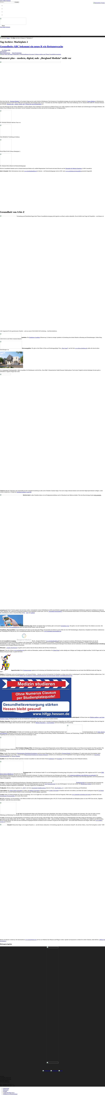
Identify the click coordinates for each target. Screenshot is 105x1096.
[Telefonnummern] (5, 11)
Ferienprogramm (27, 670)
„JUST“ (24, 788)
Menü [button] (3, 25)
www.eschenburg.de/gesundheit (73, 171)
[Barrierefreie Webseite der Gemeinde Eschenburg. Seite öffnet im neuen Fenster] (99, 3)
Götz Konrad (3, 51)
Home (8, 38)
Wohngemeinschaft (4, 756)
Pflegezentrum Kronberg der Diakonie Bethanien (36, 754)
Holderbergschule (80, 782)
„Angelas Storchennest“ (12, 647)
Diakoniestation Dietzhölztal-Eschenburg (27, 753)
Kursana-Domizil (66, 753)
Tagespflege (97, 754)
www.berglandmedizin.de (30, 171)
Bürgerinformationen (5, 53)
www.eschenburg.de (14, 627)
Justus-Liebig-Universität (16, 790)
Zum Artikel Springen (5, 0)
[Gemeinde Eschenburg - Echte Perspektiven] (52, 21)
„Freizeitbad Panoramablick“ (55, 611)
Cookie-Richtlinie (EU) (8, 1092)
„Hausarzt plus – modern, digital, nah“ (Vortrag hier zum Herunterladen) (24, 104)
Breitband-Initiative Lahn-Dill (24, 492)
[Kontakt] (5, 8)
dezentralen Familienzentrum (39, 788)
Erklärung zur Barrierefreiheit (10, 1094)
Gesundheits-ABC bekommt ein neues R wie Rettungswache (31, 46)
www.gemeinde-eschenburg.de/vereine (81, 794)
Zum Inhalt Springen (5, 27)
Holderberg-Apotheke (34, 337)
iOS (27, 612)
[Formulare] (5, 5)
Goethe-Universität (53, 790)
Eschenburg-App (65, 625)
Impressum (5, 1090)
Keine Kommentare (17, 53)
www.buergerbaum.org (30, 939)
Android (33, 612)
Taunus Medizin (91, 101)
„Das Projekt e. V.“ (59, 788)
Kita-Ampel (65, 348)
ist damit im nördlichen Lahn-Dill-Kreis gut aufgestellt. (82, 775)
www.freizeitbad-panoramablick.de (52, 631)
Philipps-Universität (34, 790)
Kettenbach (51, 758)
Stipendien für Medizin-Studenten (73, 168)
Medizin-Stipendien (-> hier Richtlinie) (45, 722)
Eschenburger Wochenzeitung (7, 796)
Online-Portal (56, 650)
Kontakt (5, 1091)
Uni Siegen (101, 790)
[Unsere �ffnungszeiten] (5, 15)
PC (24, 612)
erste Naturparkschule (50, 784)
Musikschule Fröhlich (86, 784)
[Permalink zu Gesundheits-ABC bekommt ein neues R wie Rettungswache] (30, 54)
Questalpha (59, 758)
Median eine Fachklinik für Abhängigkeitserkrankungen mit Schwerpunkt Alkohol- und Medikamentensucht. (45, 675)
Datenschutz (6, 1088)
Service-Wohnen (16, 756)
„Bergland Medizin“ (15, 101)
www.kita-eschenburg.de (81, 348)
